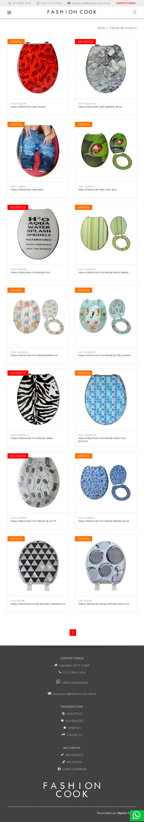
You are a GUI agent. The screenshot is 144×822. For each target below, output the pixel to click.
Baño (101, 28)
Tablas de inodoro (123, 28)
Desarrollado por (117, 813)
